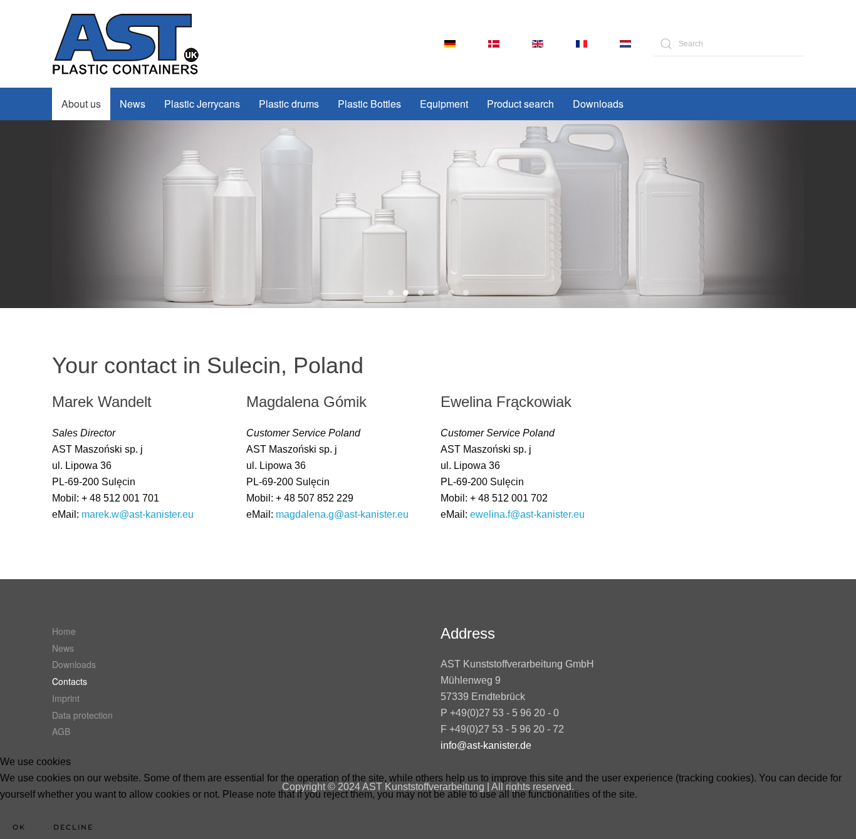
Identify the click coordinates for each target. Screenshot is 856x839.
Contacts (69, 681)
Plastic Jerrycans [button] (202, 103)
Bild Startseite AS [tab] (436, 293)
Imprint (66, 698)
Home (64, 631)
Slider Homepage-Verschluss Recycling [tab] (451, 293)
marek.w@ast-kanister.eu (137, 514)
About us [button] (81, 103)
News (132, 103)
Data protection (82, 715)
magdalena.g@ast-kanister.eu (342, 514)
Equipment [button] (444, 103)
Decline (73, 827)
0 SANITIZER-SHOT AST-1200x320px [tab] (406, 293)
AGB (61, 731)
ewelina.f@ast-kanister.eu (527, 514)
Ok (19, 827)
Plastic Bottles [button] (369, 103)
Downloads (598, 103)
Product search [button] (520, 103)
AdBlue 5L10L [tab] (421, 293)
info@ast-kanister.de (486, 745)
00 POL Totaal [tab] (391, 293)
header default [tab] (466, 293)
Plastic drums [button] (289, 103)
